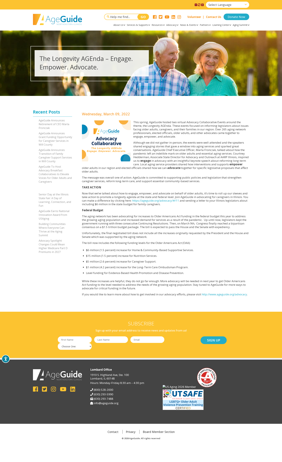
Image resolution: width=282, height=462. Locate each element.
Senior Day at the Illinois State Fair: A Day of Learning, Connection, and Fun (55, 200)
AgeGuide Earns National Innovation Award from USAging (54, 214)
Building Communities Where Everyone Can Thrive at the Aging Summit (52, 229)
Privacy (130, 432)
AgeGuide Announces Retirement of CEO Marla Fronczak (54, 124)
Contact (113, 432)
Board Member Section (159, 432)
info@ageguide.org (106, 403)
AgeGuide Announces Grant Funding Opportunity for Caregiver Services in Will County (55, 139)
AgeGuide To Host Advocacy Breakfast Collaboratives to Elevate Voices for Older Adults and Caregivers (55, 174)
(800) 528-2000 (103, 390)
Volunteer (194, 17)
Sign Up (213, 340)
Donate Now (236, 17)
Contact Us (213, 17)
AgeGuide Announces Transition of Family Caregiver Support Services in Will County (55, 155)
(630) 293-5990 (103, 394)
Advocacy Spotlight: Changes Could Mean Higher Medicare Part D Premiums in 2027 (53, 246)
